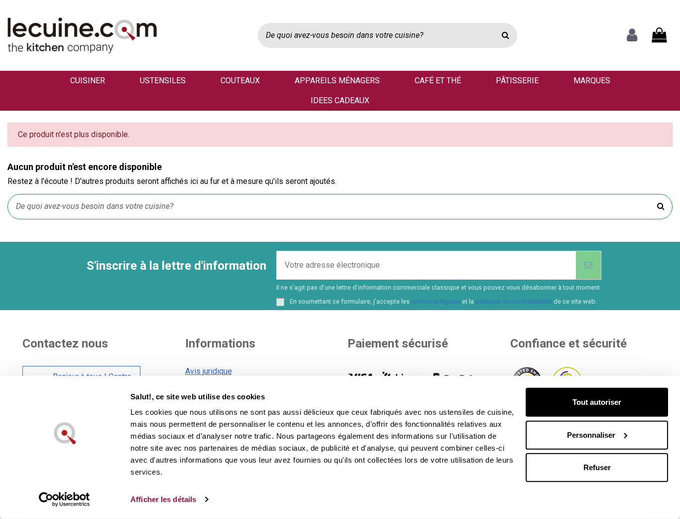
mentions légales (435, 301)
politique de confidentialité (513, 301)
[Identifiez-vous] (632, 35)
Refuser (597, 467)
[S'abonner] (588, 265)
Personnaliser (591, 434)
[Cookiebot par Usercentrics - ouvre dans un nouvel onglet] (64, 499)
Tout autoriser (596, 402)
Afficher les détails (163, 499)
